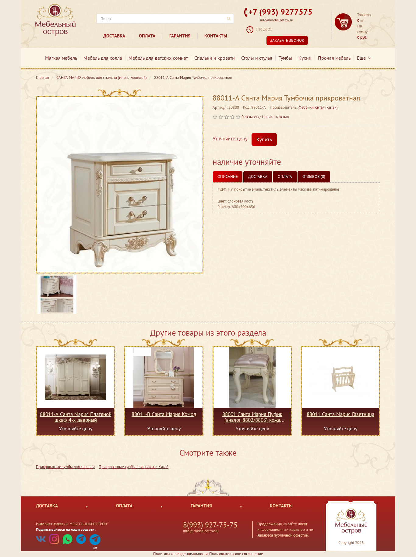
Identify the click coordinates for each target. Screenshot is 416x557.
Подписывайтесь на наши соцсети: (66, 529)
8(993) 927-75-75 (210, 525)
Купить (264, 139)
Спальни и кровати (214, 58)
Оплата (147, 36)
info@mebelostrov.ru (276, 20)
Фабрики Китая (311, 107)
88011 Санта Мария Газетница (340, 414)
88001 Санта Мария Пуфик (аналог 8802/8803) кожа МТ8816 (252, 416)
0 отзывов (250, 116)
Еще (362, 58)
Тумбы (285, 58)
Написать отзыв (275, 116)
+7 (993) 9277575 (280, 12)
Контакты (215, 36)
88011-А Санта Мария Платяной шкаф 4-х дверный (75, 416)
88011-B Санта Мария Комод (164, 414)
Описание (227, 176)
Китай (331, 107)
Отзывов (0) (313, 176)
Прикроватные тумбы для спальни (65, 466)
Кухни (305, 58)
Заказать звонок (287, 40)
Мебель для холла (102, 58)
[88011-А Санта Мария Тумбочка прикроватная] (120, 185)
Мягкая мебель (61, 58)
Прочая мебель (334, 58)
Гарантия (180, 36)
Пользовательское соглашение (236, 553)
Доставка (114, 36)
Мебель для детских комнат (158, 58)
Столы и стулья (256, 58)
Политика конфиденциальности (180, 553)
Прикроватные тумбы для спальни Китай (133, 466)
